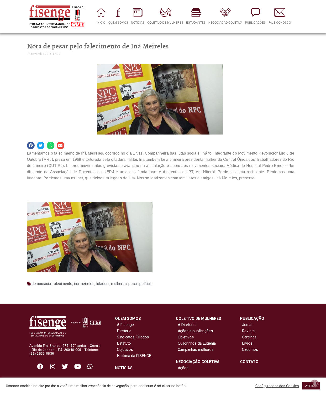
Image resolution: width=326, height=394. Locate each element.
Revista (248, 331)
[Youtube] (78, 366)
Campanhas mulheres (195, 349)
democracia (41, 283)
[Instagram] (53, 366)
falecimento (62, 283)
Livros (247, 343)
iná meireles (84, 283)
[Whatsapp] (90, 366)
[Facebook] (40, 366)
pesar (133, 283)
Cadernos (250, 349)
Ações (182, 368)
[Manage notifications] (315, 383)
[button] (31, 145)
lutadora (103, 283)
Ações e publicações (194, 331)
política (145, 283)
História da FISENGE (133, 355)
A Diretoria (185, 324)
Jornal (247, 324)
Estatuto (123, 343)
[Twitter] (65, 366)
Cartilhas (249, 337)
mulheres (119, 283)
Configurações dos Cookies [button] (277, 386)
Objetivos (124, 349)
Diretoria (123, 331)
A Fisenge (124, 324)
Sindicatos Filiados (132, 337)
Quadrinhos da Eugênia (196, 343)
